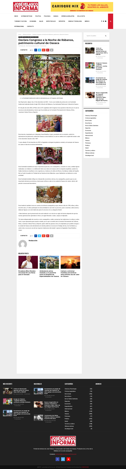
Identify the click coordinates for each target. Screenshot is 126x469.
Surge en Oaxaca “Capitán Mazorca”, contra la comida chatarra (101, 66)
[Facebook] (102, 21)
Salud (41, 21)
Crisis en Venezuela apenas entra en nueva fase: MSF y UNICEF (102, 51)
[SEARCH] (106, 35)
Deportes (62, 21)
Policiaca (47, 16)
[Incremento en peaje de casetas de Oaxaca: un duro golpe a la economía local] (90, 80)
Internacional (19, 26)
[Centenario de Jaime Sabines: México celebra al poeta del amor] (38, 418)
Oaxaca (55, 16)
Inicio (16, 16)
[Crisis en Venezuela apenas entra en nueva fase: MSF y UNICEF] (90, 50)
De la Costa (81, 16)
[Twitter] (104, 21)
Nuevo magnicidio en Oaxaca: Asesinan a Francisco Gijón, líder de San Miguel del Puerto (102, 96)
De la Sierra (88, 123)
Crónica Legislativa (67, 16)
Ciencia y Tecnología (75, 21)
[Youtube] (106, 21)
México (87, 21)
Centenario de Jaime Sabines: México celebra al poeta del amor (52, 417)
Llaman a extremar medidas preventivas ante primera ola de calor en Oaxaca (70, 273)
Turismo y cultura (20, 21)
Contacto (30, 26)
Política (38, 16)
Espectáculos (51, 21)
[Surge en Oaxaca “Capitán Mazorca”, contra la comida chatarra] (90, 65)
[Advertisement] (108, 402)
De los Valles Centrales (91, 125)
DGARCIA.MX (85, 467)
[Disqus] (49, 302)
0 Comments (43, 46)
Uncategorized (89, 155)
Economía (33, 21)
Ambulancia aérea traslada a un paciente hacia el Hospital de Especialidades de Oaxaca (49, 273)
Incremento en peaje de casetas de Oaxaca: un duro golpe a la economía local (101, 81)
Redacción (22, 46)
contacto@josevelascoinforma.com (65, 454)
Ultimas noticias (34, 37)
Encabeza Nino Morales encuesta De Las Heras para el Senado (26, 272)
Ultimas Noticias (26, 16)
